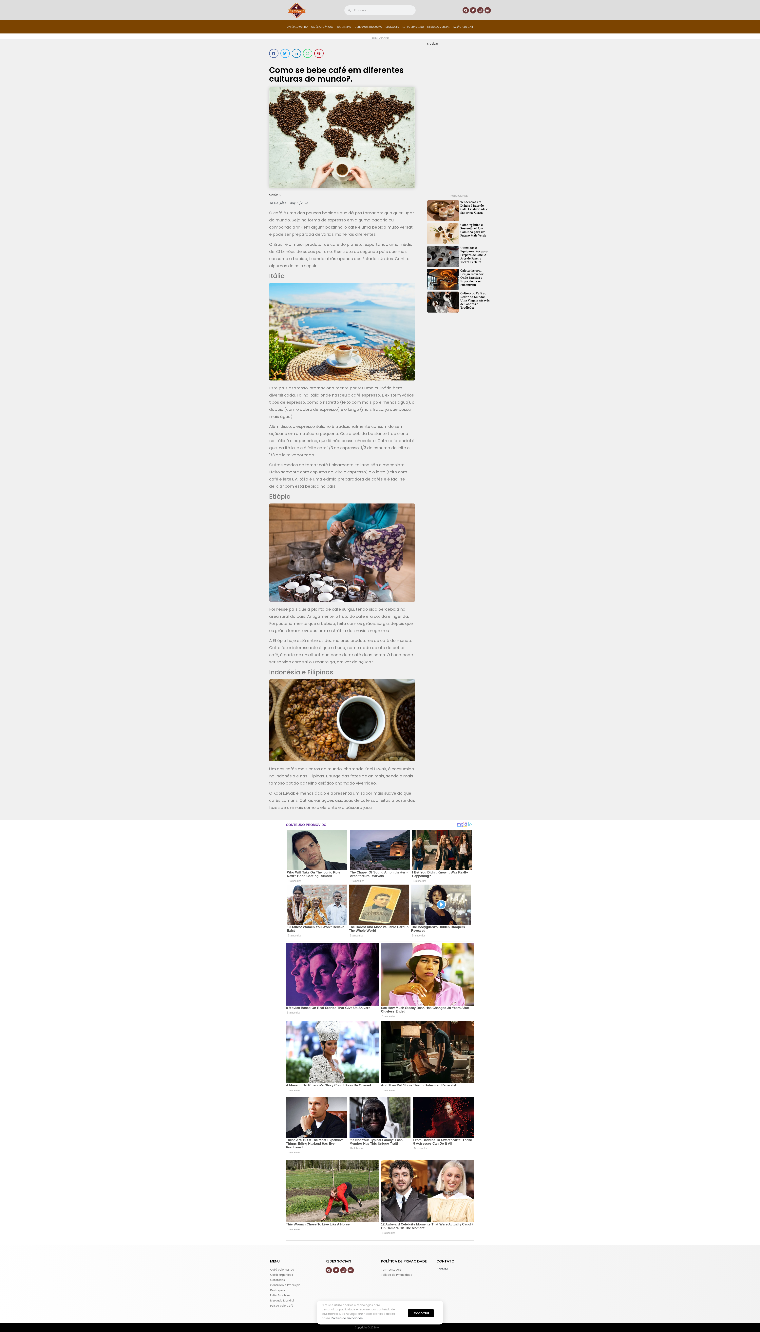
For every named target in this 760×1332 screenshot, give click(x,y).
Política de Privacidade (347, 1318)
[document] (380, 666)
